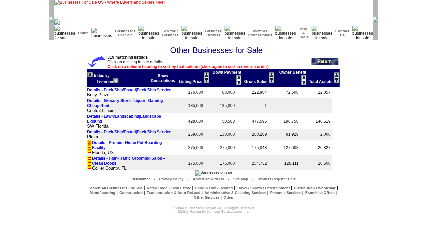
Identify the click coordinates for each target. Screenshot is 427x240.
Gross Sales (256, 81)
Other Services (207, 197)
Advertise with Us (208, 179)
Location (105, 82)
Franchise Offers (320, 193)
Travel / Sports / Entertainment (263, 188)
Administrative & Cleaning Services (235, 193)
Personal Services (285, 193)
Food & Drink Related (214, 188)
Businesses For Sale (125, 33)
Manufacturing (102, 193)
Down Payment (226, 72)
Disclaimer (140, 179)
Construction (131, 193)
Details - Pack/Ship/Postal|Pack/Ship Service (129, 90)
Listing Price (190, 81)
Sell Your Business (170, 33)
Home (83, 33)
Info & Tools (304, 33)
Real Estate (181, 188)
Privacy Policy (171, 179)
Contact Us (342, 33)
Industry (102, 75)
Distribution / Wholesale (315, 188)
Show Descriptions (163, 78)
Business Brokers (213, 33)
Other (229, 197)
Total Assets (321, 81)
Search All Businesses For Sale (115, 188)
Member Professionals (260, 33)
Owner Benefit (292, 72)
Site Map (240, 179)
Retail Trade (157, 188)
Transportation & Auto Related (173, 193)
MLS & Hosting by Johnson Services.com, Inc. (213, 211)
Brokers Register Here (277, 179)
